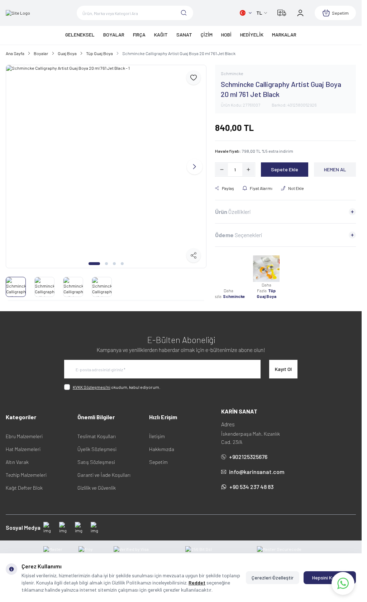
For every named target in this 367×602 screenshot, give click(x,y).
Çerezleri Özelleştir (273, 577)
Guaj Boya (67, 53)
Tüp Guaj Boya (99, 53)
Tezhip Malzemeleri (26, 472)
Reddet (197, 582)
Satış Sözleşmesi (96, 459)
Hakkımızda (161, 446)
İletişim (157, 433)
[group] (106, 165)
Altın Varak (17, 459)
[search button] (184, 13)
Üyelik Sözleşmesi (96, 446)
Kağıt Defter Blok (24, 484)
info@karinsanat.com (256, 468)
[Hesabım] (300, 13)
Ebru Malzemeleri (24, 433)
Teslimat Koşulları (96, 433)
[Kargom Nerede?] (281, 13)
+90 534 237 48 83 (251, 483)
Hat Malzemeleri (23, 446)
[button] (94, 260)
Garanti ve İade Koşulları (103, 472)
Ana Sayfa (15, 53)
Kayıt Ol (283, 366)
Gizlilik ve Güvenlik (96, 484)
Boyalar (41, 53)
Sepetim (158, 459)
